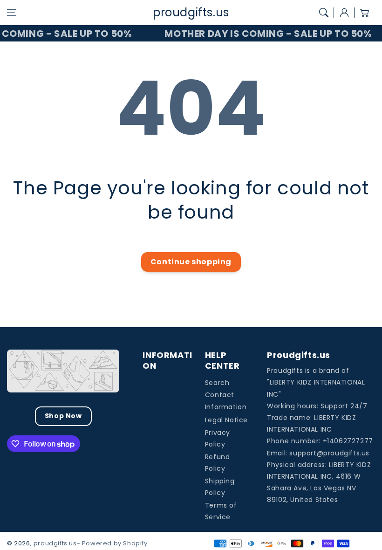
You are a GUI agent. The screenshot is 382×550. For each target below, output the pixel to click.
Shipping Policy (220, 486)
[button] (11, 12)
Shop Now (63, 415)
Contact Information (226, 400)
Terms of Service (221, 511)
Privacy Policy (217, 438)
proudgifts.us (55, 543)
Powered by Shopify (115, 543)
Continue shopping (191, 261)
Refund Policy (217, 462)
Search (217, 382)
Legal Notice (226, 420)
